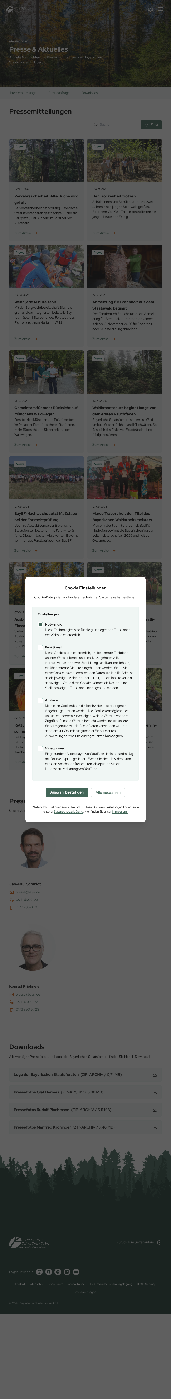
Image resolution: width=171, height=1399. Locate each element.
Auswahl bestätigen (67, 792)
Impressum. (120, 811)
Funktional (53, 647)
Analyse (51, 700)
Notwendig (53, 624)
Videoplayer (54, 748)
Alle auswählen (108, 792)
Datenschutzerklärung (68, 811)
